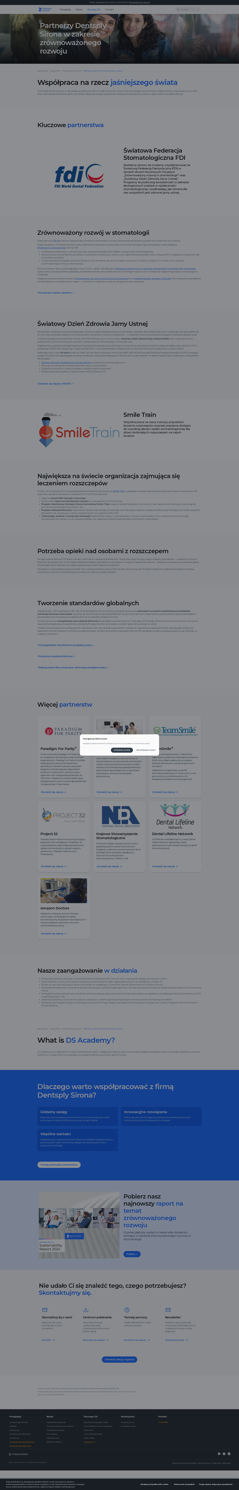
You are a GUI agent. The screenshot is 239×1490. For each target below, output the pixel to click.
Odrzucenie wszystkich (184, 1484)
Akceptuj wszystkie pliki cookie (154, 1484)
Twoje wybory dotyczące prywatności (216, 1484)
